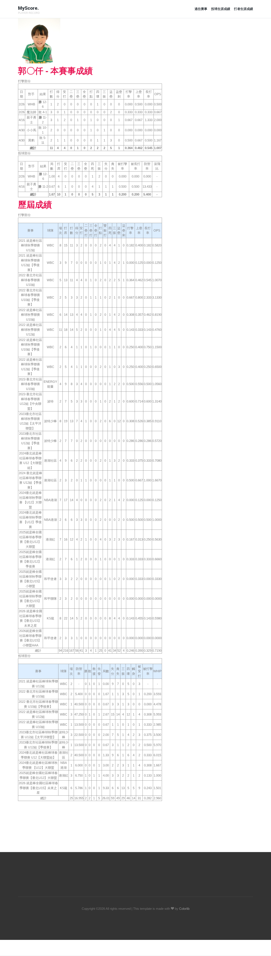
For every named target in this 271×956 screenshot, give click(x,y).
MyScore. (28, 8)
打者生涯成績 (243, 9)
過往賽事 (201, 9)
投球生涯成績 (220, 9)
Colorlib (184, 908)
